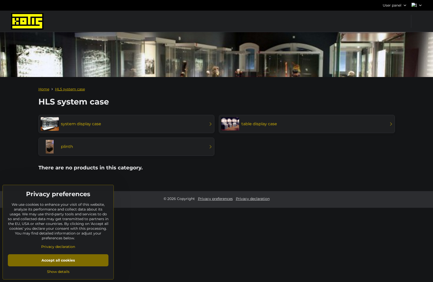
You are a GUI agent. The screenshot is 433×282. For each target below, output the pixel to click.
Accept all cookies (58, 260)
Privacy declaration (253, 198)
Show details (58, 271)
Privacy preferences (215, 198)
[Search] (418, 21)
